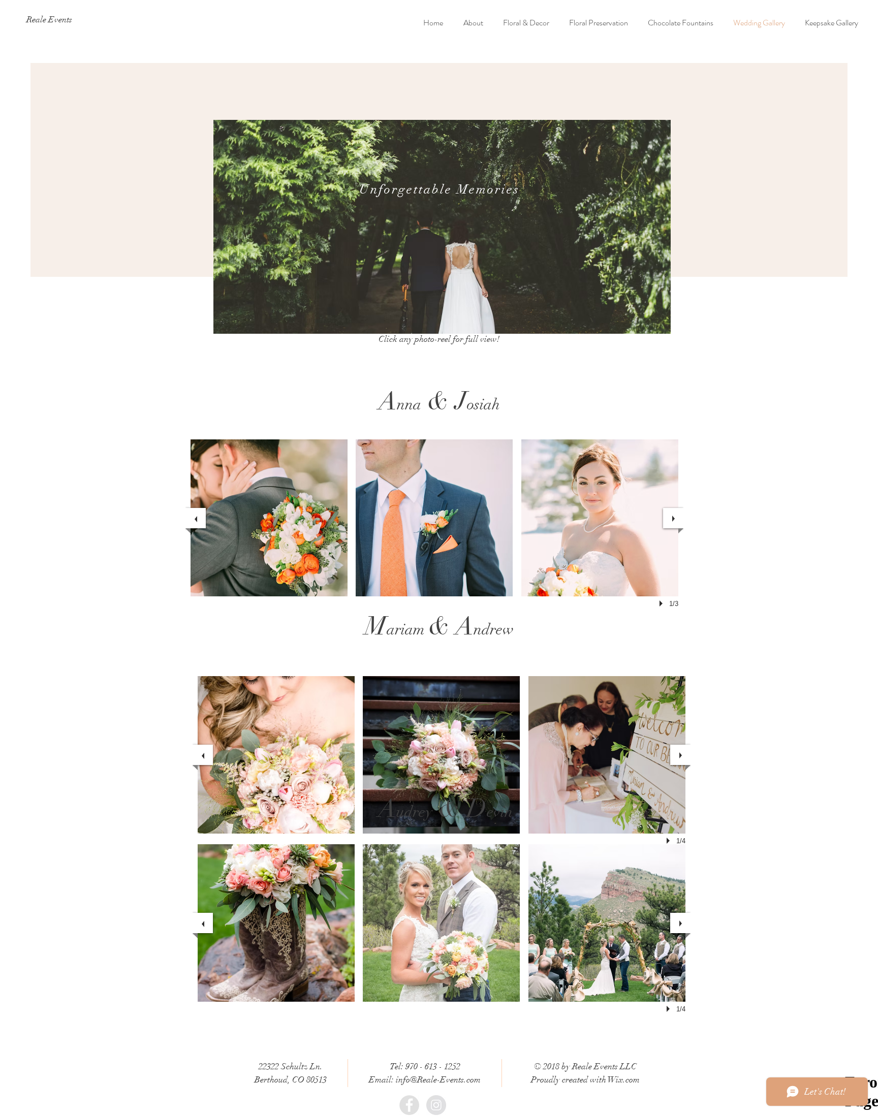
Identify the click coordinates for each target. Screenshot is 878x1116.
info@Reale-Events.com (438, 1079)
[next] (673, 518)
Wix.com (624, 1079)
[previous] (195, 518)
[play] (663, 603)
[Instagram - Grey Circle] (436, 1105)
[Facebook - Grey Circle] (409, 1105)
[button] (269, 517)
